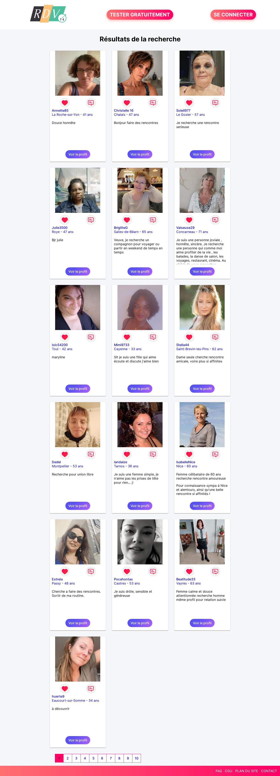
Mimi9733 (121, 345)
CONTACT (269, 771)
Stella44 (182, 345)
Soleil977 (183, 110)
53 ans (78, 466)
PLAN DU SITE (246, 771)
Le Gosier (183, 114)
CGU (228, 771)
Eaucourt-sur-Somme (68, 700)
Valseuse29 (185, 228)
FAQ (219, 771)
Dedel (56, 462)
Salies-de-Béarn (126, 232)
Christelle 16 (123, 110)
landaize (120, 462)
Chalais (119, 114)
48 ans (69, 583)
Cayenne (120, 349)
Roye (56, 232)
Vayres (181, 583)
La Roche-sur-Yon (65, 114)
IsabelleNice (185, 462)
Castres (120, 583)
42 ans (67, 349)
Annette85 (60, 110)
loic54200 (60, 345)
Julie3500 (59, 228)
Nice (179, 466)
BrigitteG (121, 228)
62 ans (217, 349)
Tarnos (119, 466)
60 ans (192, 466)
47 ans (134, 114)
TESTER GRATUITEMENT (140, 15)
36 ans (133, 466)
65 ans (147, 232)
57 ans (200, 114)
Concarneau (185, 232)
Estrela (57, 579)
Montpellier (60, 466)
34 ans (94, 700)
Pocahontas (123, 579)
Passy (56, 583)
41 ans (88, 114)
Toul (55, 349)
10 (136, 758)
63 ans (195, 583)
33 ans (136, 349)
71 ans (203, 232)
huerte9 (58, 696)
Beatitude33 (185, 579)
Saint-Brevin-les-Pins (192, 349)
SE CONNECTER (233, 15)
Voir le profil (77, 154)
